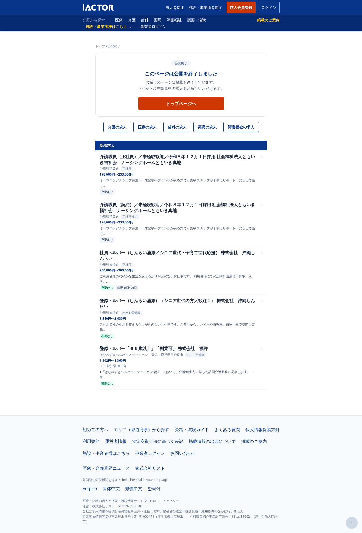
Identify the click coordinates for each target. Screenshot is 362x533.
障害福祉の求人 (241, 126)
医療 (119, 20)
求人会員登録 (241, 7)
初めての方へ (95, 430)
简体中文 (111, 488)
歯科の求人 (177, 126)
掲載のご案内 (268, 20)
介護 (132, 20)
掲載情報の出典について (212, 441)
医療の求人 (147, 126)
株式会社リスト (150, 468)
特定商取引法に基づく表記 (157, 441)
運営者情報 (115, 441)
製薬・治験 (196, 20)
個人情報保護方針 (262, 430)
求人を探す (175, 7)
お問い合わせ (183, 453)
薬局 (157, 20)
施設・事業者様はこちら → (109, 26)
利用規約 (91, 441)
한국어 (154, 488)
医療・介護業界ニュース (106, 468)
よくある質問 (227, 430)
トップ (100, 46)
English (90, 488)
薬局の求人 (207, 126)
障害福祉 (174, 20)
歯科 (144, 20)
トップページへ (181, 103)
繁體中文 (133, 488)
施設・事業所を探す (205, 7)
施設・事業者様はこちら (106, 453)
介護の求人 (117, 126)
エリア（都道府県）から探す (141, 430)
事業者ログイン (153, 26)
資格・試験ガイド (192, 430)
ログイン (268, 7)
